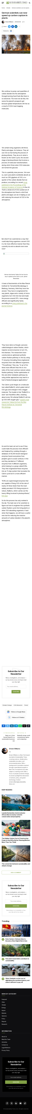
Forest (26, 705)
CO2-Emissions (18, 705)
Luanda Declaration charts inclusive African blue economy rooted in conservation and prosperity (13, 815)
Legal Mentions (6, 1047)
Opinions (4, 1016)
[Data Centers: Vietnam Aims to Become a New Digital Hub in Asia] (16, 930)
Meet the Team (6, 1039)
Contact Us (5, 1045)
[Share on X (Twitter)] (9, 26)
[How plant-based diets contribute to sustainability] (16, 950)
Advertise (4, 1042)
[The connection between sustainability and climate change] (16, 853)
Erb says (5, 496)
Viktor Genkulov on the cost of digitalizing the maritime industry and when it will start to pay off (17, 980)
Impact (3, 1010)
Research (4, 1024)
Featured (4, 999)
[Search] (29, 3)
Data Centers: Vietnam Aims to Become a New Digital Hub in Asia (16, 940)
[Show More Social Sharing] (19, 26)
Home (3, 8)
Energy (4, 1007)
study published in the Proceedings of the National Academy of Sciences (14, 185)
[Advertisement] (16, 73)
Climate (8, 8)
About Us (4, 1036)
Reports (4, 1021)
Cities (3, 1002)
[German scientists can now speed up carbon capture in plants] (16, 44)
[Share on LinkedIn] (16, 26)
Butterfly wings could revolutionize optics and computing (23, 737)
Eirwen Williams (9, 21)
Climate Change (7, 705)
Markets (4, 1013)
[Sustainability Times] (16, 3)
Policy (3, 1018)
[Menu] (3, 3)
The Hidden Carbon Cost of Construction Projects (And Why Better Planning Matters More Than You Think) (16, 840)
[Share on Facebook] (12, 26)
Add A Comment (16, 872)
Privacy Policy (6, 1050)
